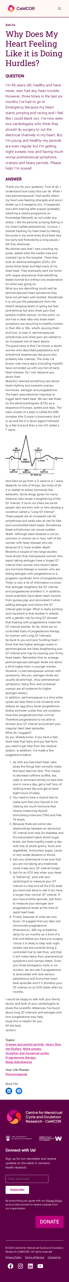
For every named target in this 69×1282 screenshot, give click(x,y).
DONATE (49, 1222)
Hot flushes (13, 1049)
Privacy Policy (54, 1200)
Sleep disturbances (19, 1062)
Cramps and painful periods (25, 1044)
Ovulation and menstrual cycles (27, 1053)
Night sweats (32, 1049)
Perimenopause (16, 1074)
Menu (61, 8)
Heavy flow (53, 1044)
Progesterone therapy (21, 1057)
